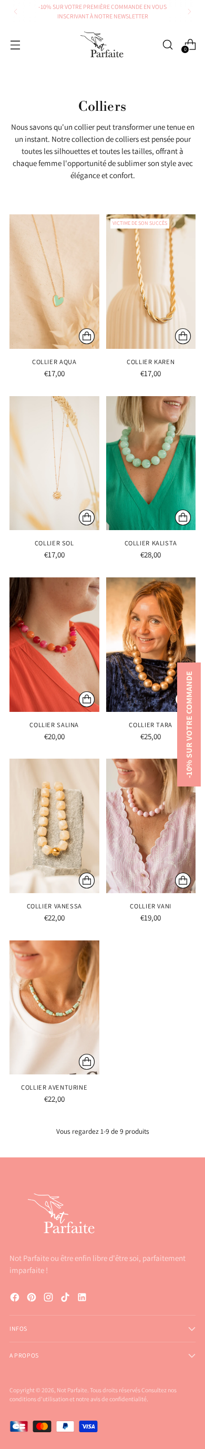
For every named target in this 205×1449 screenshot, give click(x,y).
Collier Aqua (54, 361)
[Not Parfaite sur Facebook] (15, 1299)
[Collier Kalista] (151, 463)
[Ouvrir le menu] (15, 44)
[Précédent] (15, 11)
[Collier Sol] (54, 463)
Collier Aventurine (54, 1087)
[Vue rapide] (86, 336)
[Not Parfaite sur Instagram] (49, 1299)
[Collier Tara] (151, 644)
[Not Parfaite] (102, 44)
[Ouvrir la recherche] (167, 44)
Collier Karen (151, 361)
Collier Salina (54, 724)
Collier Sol (54, 543)
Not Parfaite (72, 1390)
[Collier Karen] (151, 281)
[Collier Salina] (54, 644)
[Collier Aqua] (54, 281)
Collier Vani (150, 906)
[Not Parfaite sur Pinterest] (32, 1299)
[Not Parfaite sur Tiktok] (66, 1299)
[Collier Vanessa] (54, 826)
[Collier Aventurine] (54, 1007)
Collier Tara (150, 724)
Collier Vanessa (54, 906)
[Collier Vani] (151, 826)
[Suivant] (189, 11)
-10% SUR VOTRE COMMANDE (188, 724)
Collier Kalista (151, 543)
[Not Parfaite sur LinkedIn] (83, 1299)
